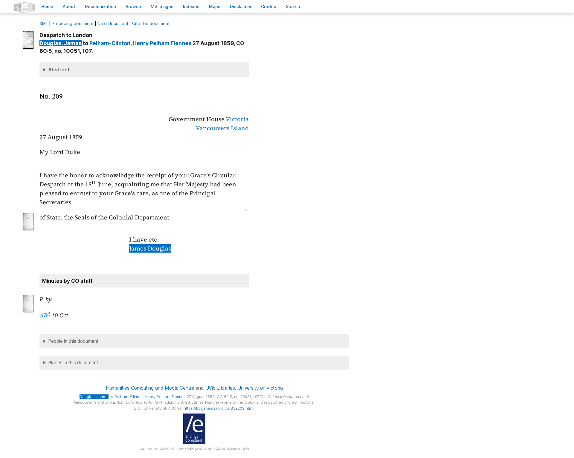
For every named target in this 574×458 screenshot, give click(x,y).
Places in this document (73, 362)
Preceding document (73, 23)
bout (69, 6)
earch (293, 6)
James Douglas (150, 248)
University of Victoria (260, 388)
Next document (112, 23)
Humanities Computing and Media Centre (150, 388)
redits (268, 6)
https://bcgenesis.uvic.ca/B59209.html (218, 408)
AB (44, 315)
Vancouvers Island (222, 128)
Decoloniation (100, 6)
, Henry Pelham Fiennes (140, 43)
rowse (133, 6)
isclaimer (240, 6)
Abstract (59, 70)
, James (60, 43)
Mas (214, 6)
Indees (191, 6)
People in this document (73, 341)
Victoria (237, 119)
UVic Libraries (220, 388)
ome (47, 6)
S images (162, 6)
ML (43, 23)
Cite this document (151, 23)
